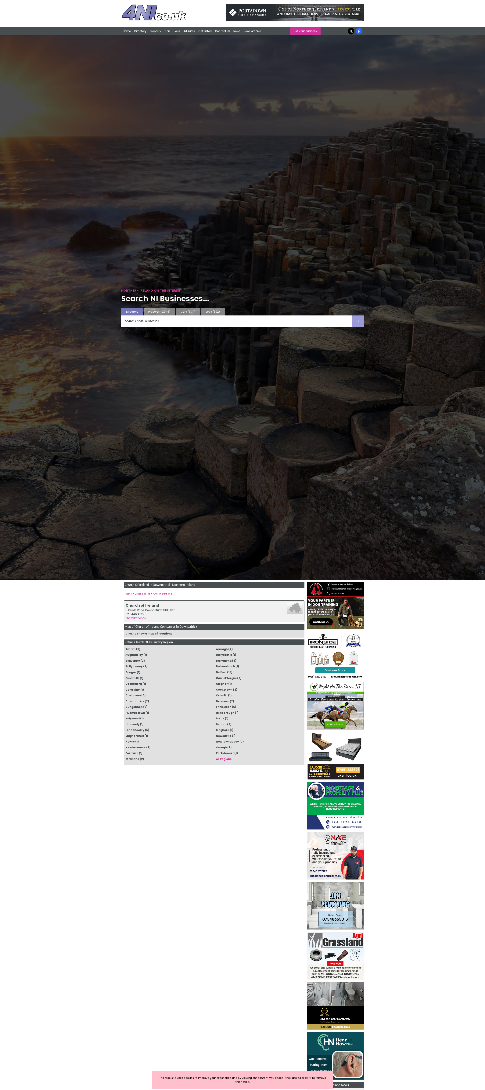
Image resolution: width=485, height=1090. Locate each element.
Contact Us (222, 31)
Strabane (132, 759)
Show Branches (136, 618)
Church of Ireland (162, 593)
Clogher (222, 684)
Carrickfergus (226, 678)
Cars (167, 31)
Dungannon (134, 707)
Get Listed (205, 31)
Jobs (177, 31)
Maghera (222, 730)
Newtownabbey (227, 741)
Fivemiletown (135, 713)
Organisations (142, 593)
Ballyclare (132, 661)
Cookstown (224, 690)
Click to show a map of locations (149, 633)
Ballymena (224, 661)
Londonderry (134, 730)
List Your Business (305, 31)
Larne (220, 718)
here (308, 1078)
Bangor (130, 672)
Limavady (132, 724)
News (236, 31)
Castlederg (133, 684)
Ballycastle (224, 655)
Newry (130, 741)
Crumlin (222, 695)
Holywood (132, 718)
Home (127, 31)
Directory (140, 31)
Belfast (221, 672)
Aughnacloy (134, 655)
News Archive (252, 31)
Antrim (130, 649)
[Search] (358, 321)
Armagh (222, 649)
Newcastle (223, 736)
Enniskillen (223, 707)
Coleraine (132, 690)
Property (155, 31)
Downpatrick (134, 701)
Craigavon (133, 695)
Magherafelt (134, 736)
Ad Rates (189, 31)
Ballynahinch (225, 666)
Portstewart (225, 753)
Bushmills (132, 678)
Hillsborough (225, 713)
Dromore (222, 701)
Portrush (131, 753)
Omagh (221, 747)
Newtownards (135, 747)
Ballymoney (134, 666)
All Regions (224, 759)
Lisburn (221, 724)
